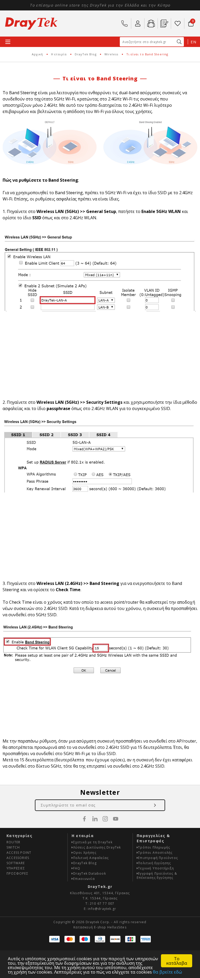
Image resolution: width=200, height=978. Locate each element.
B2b (151, 23)
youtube (115, 819)
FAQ (76, 868)
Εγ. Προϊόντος (164, 23)
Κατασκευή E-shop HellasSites (100, 927)
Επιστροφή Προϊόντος (158, 858)
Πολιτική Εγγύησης (154, 863)
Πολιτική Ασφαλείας (91, 858)
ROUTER (13, 842)
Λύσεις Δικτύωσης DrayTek (97, 847)
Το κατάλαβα (176, 961)
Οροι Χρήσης (84, 852)
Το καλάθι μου (190, 21)
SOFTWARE (16, 863)
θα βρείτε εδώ (167, 972)
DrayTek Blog (86, 54)
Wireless (111, 54)
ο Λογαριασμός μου (138, 23)
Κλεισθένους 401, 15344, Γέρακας (100, 893)
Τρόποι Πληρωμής (154, 847)
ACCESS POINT (19, 852)
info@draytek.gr (102, 908)
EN (193, 41)
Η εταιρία (59, 54)
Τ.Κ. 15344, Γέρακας (100, 898)
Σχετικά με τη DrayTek (93, 842)
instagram (105, 819)
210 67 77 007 (124, 23)
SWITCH (13, 847)
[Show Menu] (8, 42)
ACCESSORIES (18, 858)
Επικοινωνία (84, 878)
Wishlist (177, 23)
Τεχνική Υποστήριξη (156, 868)
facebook (84, 819)
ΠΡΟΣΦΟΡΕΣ (17, 873)
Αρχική (37, 54)
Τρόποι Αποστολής (155, 852)
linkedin (95, 819)
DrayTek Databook (89, 873)
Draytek (31, 23)
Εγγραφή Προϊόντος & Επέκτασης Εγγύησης (157, 875)
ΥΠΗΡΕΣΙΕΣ (16, 868)
